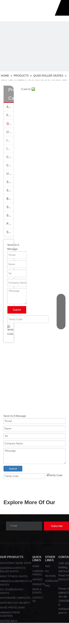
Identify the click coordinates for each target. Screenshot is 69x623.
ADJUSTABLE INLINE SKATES (10, 106)
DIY (47, 571)
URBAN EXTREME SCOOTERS (10, 173)
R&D (47, 566)
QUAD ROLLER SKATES (10, 123)
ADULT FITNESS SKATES (14, 576)
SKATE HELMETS (10, 190)
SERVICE (37, 579)
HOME (35, 566)
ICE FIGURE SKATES (10, 140)
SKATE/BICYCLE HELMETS (15, 603)
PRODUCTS (38, 584)
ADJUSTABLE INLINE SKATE (15, 563)
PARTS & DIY (10, 223)
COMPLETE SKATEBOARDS (10, 156)
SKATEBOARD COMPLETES (15, 598)
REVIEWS (50, 576)
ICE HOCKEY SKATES (10, 148)
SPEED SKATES (10, 215)
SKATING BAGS (10, 207)
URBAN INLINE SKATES (10, 131)
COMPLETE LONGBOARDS (10, 165)
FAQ (47, 585)
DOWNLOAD (51, 581)
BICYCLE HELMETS (10, 198)
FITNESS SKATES (10, 115)
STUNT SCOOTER (10, 232)
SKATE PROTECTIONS (10, 182)
